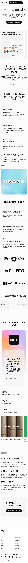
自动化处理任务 (7, 482)
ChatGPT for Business (10, 459)
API (2, 545)
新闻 (2, 548)
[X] (2, 557)
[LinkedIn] (9, 557)
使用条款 (17, 540)
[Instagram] (16, 557)
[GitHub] (12, 557)
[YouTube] (5, 557)
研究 (2, 540)
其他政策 (17, 548)
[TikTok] (20, 557)
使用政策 (17, 545)
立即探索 (3, 165)
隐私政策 (17, 543)
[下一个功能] (16, 28)
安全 (2, 543)
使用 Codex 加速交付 (9, 471)
